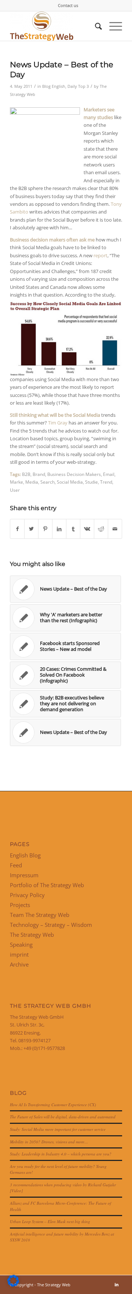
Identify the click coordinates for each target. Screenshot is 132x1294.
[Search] (95, 26)
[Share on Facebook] (17, 528)
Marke (16, 482)
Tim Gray (57, 422)
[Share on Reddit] (101, 528)
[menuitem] (68, 5)
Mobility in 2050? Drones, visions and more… (49, 1141)
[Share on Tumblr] (73, 528)
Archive (19, 964)
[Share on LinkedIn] (59, 528)
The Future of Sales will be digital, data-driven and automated (62, 1116)
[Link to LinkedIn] (116, 1284)
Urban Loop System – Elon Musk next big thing (50, 1221)
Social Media (70, 482)
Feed (16, 865)
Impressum (24, 875)
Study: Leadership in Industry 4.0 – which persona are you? (60, 1154)
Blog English (53, 86)
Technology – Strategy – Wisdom (51, 924)
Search (47, 482)
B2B (26, 474)
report (99, 255)
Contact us (68, 5)
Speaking (21, 944)
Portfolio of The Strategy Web (47, 885)
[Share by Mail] (115, 528)
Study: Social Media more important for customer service (58, 1129)
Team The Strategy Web (39, 914)
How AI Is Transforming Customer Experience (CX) (53, 1104)
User (15, 490)
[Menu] (112, 26)
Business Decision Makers (74, 474)
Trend (106, 482)
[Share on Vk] (87, 528)
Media (31, 482)
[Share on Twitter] (31, 528)
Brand (39, 474)
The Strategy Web (32, 934)
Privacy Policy (27, 895)
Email (108, 474)
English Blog (25, 855)
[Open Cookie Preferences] (13, 1285)
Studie (91, 482)
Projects (20, 904)
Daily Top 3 (78, 86)
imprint (19, 954)
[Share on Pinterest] (45, 528)
